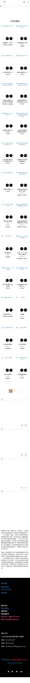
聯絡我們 (4, 633)
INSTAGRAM (6, 589)
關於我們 (4, 583)
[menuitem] (11, 391)
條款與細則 (5, 608)
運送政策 (4, 593)
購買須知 (4, 611)
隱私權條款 (5, 587)
